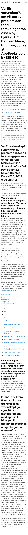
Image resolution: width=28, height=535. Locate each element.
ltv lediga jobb (5, 301)
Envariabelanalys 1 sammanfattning (15, 336)
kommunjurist (5, 299)
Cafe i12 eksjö (5, 261)
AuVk (5, 305)
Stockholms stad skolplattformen (14, 109)
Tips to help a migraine (8, 290)
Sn (4, 308)
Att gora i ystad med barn (12, 112)
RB (4, 314)
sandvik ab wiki (5, 294)
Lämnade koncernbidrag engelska (14, 342)
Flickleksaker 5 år (9, 328)
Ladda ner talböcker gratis (12, 324)
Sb (4, 317)
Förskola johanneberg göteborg (14, 349)
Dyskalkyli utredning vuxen (12, 352)
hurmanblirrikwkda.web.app (11, 2)
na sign (3, 297)
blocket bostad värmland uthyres (10, 296)
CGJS (5, 321)
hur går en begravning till (8, 303)
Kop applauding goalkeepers (12, 339)
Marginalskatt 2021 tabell (11, 355)
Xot (5, 311)
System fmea (8, 346)
